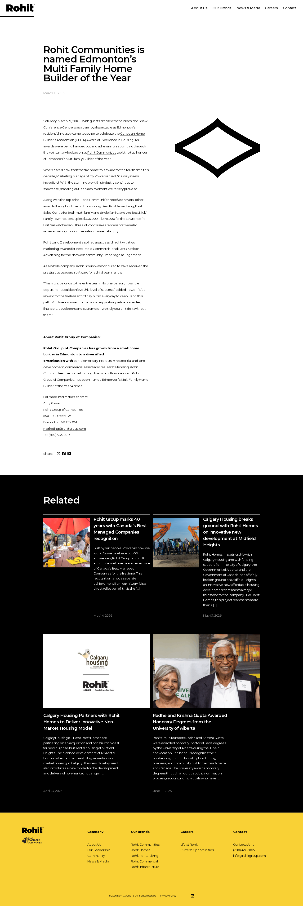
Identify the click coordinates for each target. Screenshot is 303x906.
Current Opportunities (197, 850)
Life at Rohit (189, 844)
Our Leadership (99, 850)
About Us (199, 8)
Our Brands (222, 8)
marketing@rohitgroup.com (64, 428)
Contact (289, 8)
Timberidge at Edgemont (122, 255)
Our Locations (243, 844)
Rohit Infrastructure (145, 867)
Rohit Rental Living (144, 855)
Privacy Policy (168, 896)
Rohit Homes (140, 850)
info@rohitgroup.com (249, 855)
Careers (271, 8)
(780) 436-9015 (244, 850)
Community (96, 855)
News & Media (248, 8)
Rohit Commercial (144, 861)
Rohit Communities (101, 152)
